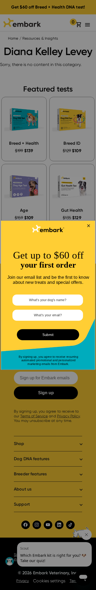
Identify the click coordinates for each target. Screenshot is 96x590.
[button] (88, 225)
